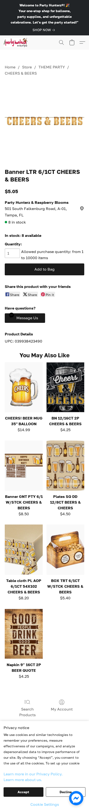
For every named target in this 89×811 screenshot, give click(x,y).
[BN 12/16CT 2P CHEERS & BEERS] (65, 387)
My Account (62, 709)
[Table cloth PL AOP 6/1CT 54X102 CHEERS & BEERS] (23, 550)
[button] (16, 42)
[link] (45, 30)
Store (27, 67)
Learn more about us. (23, 779)
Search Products (27, 712)
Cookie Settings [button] (44, 804)
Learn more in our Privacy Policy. (33, 774)
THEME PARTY (51, 67)
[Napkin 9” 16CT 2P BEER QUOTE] (23, 634)
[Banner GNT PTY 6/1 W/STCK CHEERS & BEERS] (23, 465)
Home (10, 67)
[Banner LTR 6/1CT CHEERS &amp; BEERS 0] (44, 121)
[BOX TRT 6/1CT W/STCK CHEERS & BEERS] (65, 550)
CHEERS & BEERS (21, 73)
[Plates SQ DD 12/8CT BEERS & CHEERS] (65, 465)
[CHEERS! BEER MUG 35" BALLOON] (23, 387)
